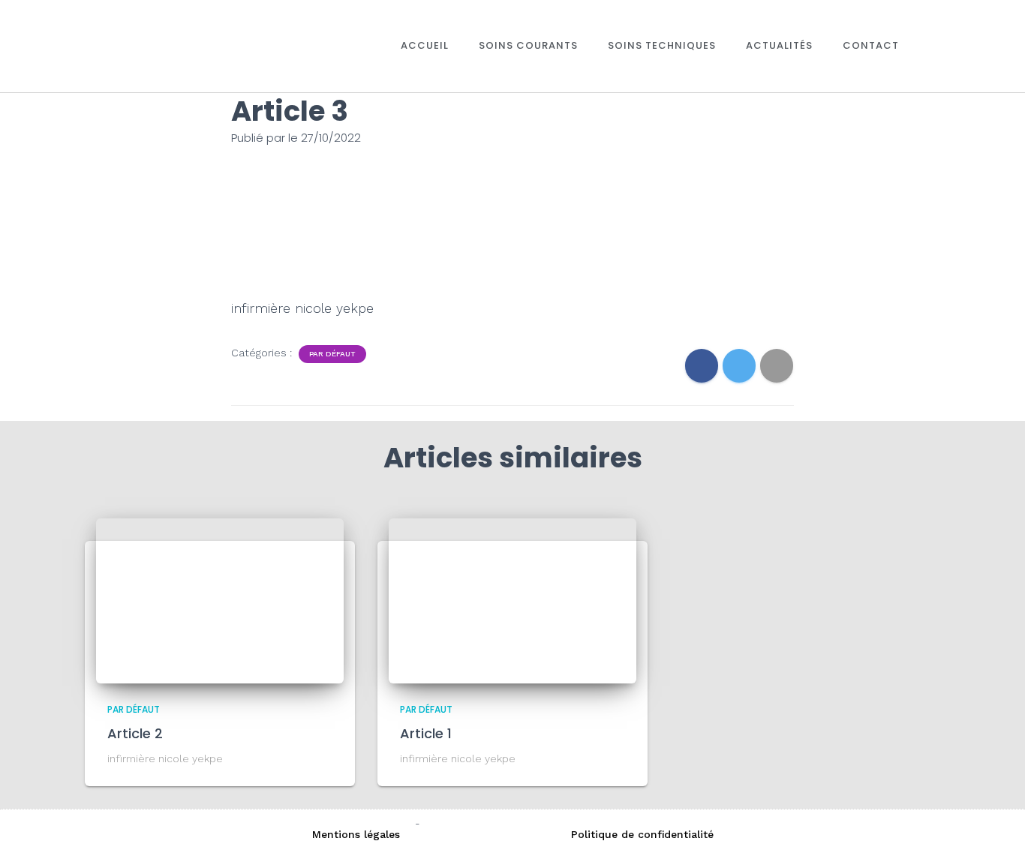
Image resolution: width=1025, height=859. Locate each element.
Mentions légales (356, 834)
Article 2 (135, 733)
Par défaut (332, 354)
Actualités (779, 45)
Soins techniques (662, 45)
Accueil (425, 45)
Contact (871, 45)
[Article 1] (512, 599)
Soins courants (528, 45)
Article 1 (426, 733)
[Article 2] (220, 599)
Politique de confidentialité (642, 834)
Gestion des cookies (488, 834)
